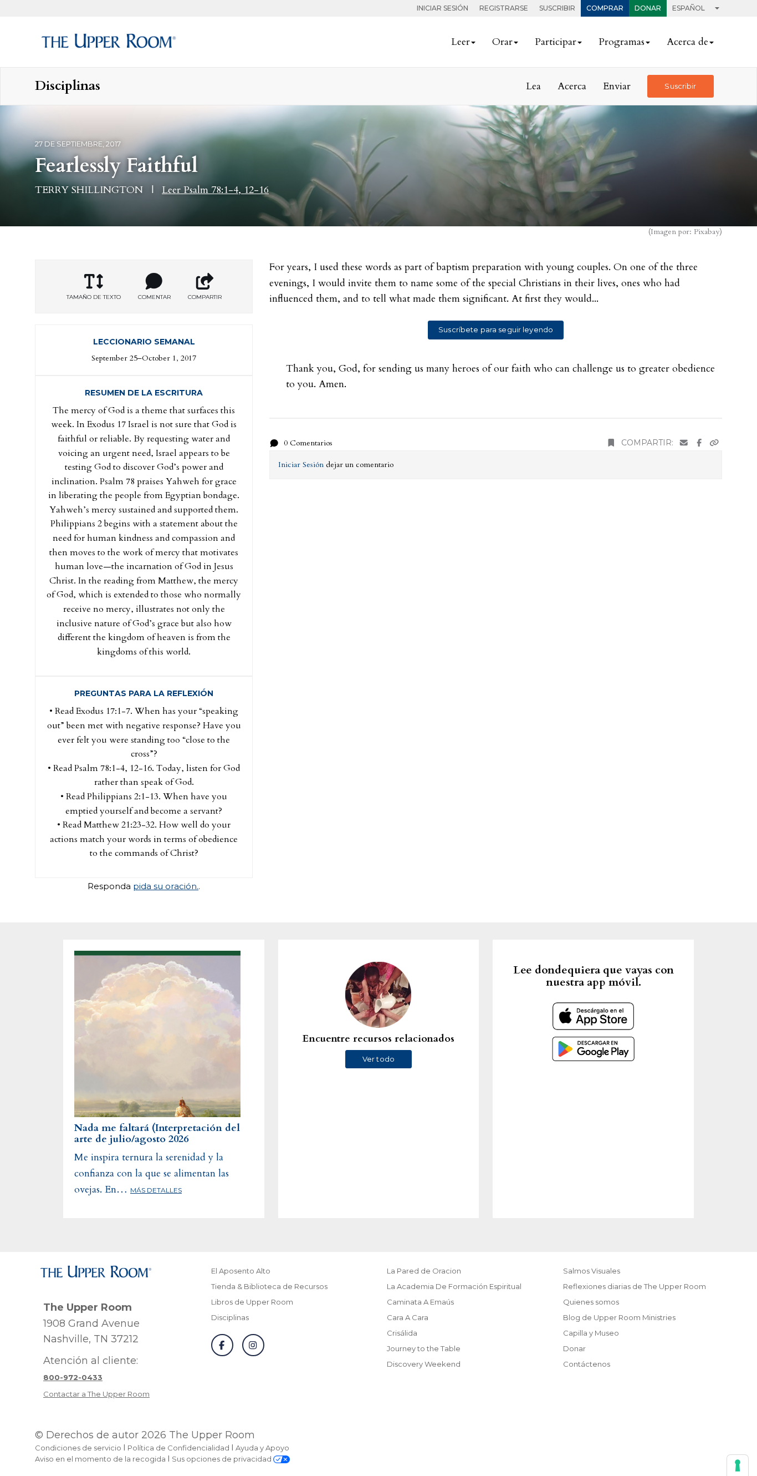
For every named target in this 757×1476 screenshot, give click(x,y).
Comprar (604, 8)
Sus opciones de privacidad (222, 1458)
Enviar (617, 86)
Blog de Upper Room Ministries (619, 1317)
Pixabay (706, 231)
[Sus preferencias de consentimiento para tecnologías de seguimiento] (737, 1465)
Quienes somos (591, 1301)
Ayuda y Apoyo (262, 1447)
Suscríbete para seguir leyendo (495, 329)
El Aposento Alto (240, 1270)
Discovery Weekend (424, 1364)
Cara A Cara (407, 1317)
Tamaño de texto (94, 297)
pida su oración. (165, 886)
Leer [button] (460, 42)
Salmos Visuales (591, 1270)
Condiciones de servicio (78, 1447)
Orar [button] (502, 42)
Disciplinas (230, 1317)
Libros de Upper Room (252, 1301)
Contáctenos (586, 1364)
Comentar (154, 297)
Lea (533, 86)
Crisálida (402, 1332)
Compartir (205, 297)
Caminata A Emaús (420, 1301)
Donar (648, 8)
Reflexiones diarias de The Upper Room (634, 1286)
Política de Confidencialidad (178, 1447)
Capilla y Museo (591, 1332)
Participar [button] (555, 42)
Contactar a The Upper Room (96, 1393)
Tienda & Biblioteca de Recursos (269, 1286)
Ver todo (378, 1058)
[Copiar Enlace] (714, 443)
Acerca (571, 86)
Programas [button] (622, 42)
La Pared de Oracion (424, 1270)
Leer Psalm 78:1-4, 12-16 (215, 190)
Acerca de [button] (687, 42)
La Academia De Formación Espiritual (454, 1286)
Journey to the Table (424, 1348)
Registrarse (503, 8)
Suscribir (557, 8)
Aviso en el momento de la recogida (100, 1458)
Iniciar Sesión (442, 8)
